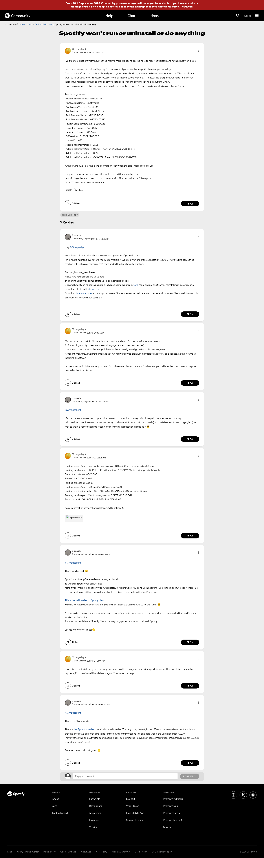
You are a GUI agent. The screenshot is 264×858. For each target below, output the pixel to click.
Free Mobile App (135, 813)
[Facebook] (253, 795)
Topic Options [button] (69, 214)
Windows (79, 190)
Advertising (95, 813)
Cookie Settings (68, 851)
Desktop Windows (43, 24)
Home (22, 24)
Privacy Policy (49, 851)
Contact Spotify (134, 820)
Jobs (54, 806)
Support (130, 798)
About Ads (86, 851)
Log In (247, 15)
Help (109, 15)
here (135, 285)
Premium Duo (170, 806)
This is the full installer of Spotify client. (85, 600)
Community (20, 15)
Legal (9, 851)
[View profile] (68, 50)
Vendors (93, 827)
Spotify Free (169, 827)
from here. (94, 289)
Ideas (154, 15)
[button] (198, 50)
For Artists (94, 798)
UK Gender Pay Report (162, 851)
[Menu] (256, 15)
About (55, 798)
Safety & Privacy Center (28, 851)
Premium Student (172, 820)
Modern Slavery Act (121, 851)
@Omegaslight (78, 247)
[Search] (237, 16)
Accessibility (101, 851)
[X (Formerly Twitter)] (243, 795)
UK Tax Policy (141, 851)
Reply (190, 203)
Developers (95, 806)
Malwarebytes (84, 293)
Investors (94, 820)
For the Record (60, 813)
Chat (131, 15)
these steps (151, 6)
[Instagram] (233, 795)
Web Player (132, 806)
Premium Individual (173, 798)
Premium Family (171, 813)
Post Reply (189, 776)
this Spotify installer (84, 729)
